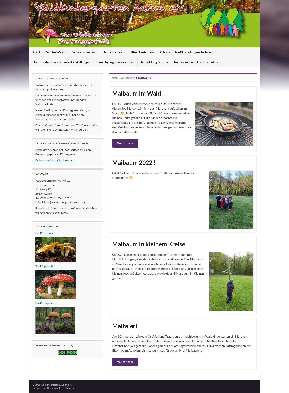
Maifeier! (125, 325)
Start (36, 52)
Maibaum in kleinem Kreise (148, 243)
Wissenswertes (84, 52)
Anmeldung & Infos (154, 62)
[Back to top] (280, 384)
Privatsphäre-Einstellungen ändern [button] (185, 52)
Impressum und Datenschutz (195, 62)
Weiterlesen (125, 143)
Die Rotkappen (44, 303)
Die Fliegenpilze (44, 266)
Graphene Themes (64, 388)
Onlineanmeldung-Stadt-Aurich (54, 160)
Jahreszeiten (113, 52)
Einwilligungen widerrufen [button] (115, 62)
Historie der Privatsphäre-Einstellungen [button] (61, 62)
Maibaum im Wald (136, 93)
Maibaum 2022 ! (134, 162)
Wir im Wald (55, 52)
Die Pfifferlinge (44, 233)
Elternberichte (141, 52)
